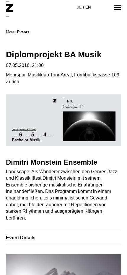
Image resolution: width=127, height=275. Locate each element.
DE (79, 7)
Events (23, 32)
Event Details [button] (20, 237)
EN (88, 7)
